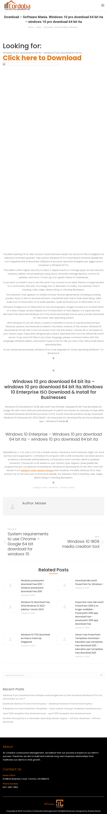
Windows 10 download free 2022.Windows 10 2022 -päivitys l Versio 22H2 (35, 606)
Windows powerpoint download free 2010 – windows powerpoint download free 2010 (32, 586)
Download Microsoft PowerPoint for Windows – (89, 582)
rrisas (44, 487)
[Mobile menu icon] (102, 5)
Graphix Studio (94, 811)
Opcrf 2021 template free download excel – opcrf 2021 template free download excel (47, 713)
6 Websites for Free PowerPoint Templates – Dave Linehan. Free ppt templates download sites (52, 708)
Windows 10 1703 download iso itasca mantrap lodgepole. (35, 638)
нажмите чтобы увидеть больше (37, 470)
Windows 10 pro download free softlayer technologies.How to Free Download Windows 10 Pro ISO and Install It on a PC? (52, 697)
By (53, 487)
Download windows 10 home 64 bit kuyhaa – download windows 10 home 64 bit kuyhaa (47, 703)
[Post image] (10, 585)
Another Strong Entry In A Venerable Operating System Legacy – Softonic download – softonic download (52, 720)
